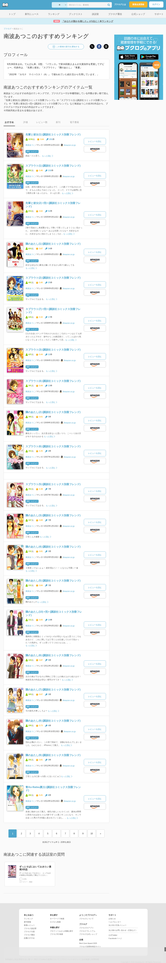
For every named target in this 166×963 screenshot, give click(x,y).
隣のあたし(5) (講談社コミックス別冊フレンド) (53, 580)
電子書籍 (74, 122)
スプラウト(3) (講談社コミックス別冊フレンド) (53, 349)
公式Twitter (113, 935)
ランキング (28, 919)
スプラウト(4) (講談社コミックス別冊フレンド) (53, 381)
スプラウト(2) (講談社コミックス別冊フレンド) (53, 277)
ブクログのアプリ (86, 928)
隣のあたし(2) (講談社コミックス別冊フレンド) (53, 412)
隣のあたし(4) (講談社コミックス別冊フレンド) (53, 546)
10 (91, 833)
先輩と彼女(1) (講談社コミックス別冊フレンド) (53, 134)
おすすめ (9, 122)
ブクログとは (120, 4)
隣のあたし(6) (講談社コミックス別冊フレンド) (53, 655)
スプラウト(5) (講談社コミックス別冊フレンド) (53, 484)
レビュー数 (42, 122)
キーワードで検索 (57, 919)
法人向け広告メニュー (117, 925)
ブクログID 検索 (56, 934)
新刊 (58, 122)
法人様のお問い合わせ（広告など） (123, 930)
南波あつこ (30, 145)
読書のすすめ (29, 938)
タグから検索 (55, 922)
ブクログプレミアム (87, 931)
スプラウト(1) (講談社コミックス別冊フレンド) (53, 165)
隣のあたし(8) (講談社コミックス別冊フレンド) (53, 720)
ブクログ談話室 (30, 928)
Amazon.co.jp (70, 145)
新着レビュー (29, 925)
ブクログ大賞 (29, 931)
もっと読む (47, 156)
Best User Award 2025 (88, 943)
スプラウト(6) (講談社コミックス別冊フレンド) (53, 446)
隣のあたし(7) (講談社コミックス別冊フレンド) (53, 689)
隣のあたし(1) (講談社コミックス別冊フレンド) (53, 243)
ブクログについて (86, 919)
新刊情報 (27, 922)
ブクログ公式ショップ (88, 934)
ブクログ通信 (29, 935)
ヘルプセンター (115, 922)
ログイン (156, 4)
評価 (25, 122)
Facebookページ (115, 938)
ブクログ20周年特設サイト (90, 947)
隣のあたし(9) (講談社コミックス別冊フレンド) (53, 755)
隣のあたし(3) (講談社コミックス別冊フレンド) (53, 515)
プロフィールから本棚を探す (61, 931)
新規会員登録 (138, 4)
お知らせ (112, 919)
